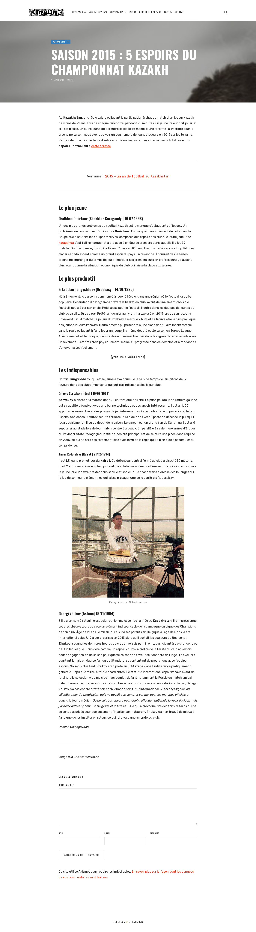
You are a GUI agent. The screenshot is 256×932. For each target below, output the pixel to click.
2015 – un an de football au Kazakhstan (137, 176)
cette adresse (101, 146)
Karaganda (66, 243)
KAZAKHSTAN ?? (61, 41)
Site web (154, 833)
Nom (61, 833)
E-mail (107, 833)
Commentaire (66, 785)
